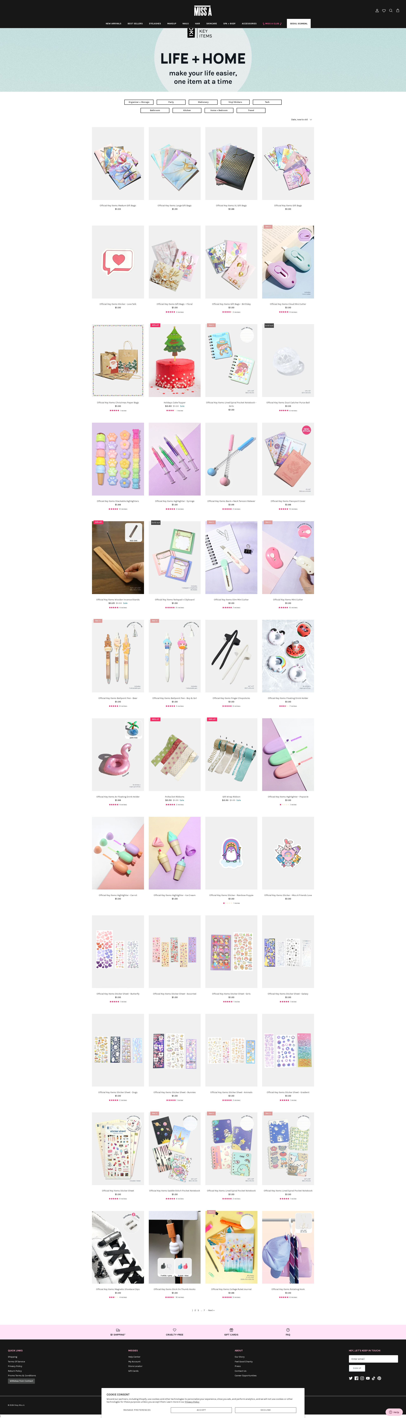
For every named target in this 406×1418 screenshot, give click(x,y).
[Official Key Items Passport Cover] (288, 459)
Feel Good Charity (244, 1361)
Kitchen (187, 110)
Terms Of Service (16, 1361)
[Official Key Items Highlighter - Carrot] (118, 853)
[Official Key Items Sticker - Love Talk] (118, 262)
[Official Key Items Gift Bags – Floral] (175, 262)
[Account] (376, 11)
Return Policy (15, 1371)
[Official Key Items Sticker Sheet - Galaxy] (288, 952)
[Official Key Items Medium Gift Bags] (118, 163)
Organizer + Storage (139, 102)
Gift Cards (133, 1371)
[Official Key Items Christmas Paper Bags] (118, 360)
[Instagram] (362, 1378)
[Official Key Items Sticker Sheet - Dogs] (118, 1050)
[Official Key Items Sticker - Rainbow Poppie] (231, 853)
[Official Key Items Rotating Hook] (288, 1247)
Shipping (12, 1356)
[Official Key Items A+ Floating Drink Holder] (118, 754)
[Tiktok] (373, 1378)
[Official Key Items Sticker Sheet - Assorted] (175, 952)
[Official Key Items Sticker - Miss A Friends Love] (288, 853)
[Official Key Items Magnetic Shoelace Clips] (118, 1247)
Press (238, 1366)
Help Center (134, 1356)
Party (171, 102)
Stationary (203, 102)
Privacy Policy (192, 1402)
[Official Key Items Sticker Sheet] (118, 1149)
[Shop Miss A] (203, 11)
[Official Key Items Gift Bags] (288, 163)
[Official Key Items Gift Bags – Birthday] (231, 262)
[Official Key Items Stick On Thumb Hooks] (175, 1247)
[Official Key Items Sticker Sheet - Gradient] (288, 1050)
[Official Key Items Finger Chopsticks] (231, 656)
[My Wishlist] (384, 11)
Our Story (240, 1356)
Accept (201, 1410)
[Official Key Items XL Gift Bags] (231, 163)
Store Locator (135, 1366)
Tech (267, 102)
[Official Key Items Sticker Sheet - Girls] (231, 952)
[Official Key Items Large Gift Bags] (175, 163)
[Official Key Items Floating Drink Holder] (288, 656)
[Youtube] (368, 1378)
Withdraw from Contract (21, 1381)
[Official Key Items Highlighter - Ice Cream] (175, 853)
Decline (266, 1410)
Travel (251, 110)
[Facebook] (356, 1378)
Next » (211, 1310)
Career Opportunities (246, 1375)
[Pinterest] (379, 1378)
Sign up (357, 1368)
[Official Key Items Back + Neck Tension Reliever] (231, 459)
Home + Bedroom (219, 110)
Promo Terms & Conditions (22, 1375)
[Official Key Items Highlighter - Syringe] (175, 459)
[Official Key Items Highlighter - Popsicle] (288, 754)
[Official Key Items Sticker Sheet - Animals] (231, 1050)
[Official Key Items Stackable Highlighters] (118, 459)
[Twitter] (351, 1378)
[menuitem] (113, 23)
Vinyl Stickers (235, 102)
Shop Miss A (19, 1405)
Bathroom (155, 110)
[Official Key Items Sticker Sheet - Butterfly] (118, 952)
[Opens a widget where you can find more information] (394, 1412)
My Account (134, 1361)
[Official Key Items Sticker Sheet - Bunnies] (175, 1050)
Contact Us (240, 1371)
